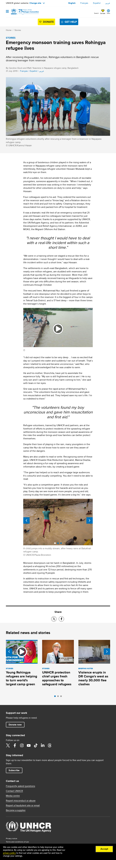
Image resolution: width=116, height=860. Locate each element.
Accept (104, 849)
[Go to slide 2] (58, 696)
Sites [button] (108, 13)
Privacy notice (11, 838)
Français (84, 3)
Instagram (22, 745)
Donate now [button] (15, 724)
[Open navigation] (7, 11)
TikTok (36, 745)
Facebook (15, 745)
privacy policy (9, 853)
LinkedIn (43, 745)
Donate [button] (102, 13)
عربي (107, 3)
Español (96, 3)
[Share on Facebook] (61, 619)
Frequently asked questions (20, 786)
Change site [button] (35, 3)
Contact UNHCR (14, 791)
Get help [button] (71, 22)
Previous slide (26, 520)
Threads (50, 745)
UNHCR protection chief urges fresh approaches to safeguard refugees (56, 678)
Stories (17, 30)
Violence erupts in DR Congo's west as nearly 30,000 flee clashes (93, 678)
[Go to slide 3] (61, 696)
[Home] (21, 12)
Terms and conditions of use (17, 841)
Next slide (89, 520)
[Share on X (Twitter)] (53, 619)
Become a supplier (16, 810)
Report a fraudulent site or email (23, 805)
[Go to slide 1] (55, 696)
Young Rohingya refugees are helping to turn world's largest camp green (21, 678)
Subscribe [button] (14, 770)
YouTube (29, 745)
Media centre (13, 795)
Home (8, 30)
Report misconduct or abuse (20, 800)
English (72, 3)
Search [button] (96, 13)
